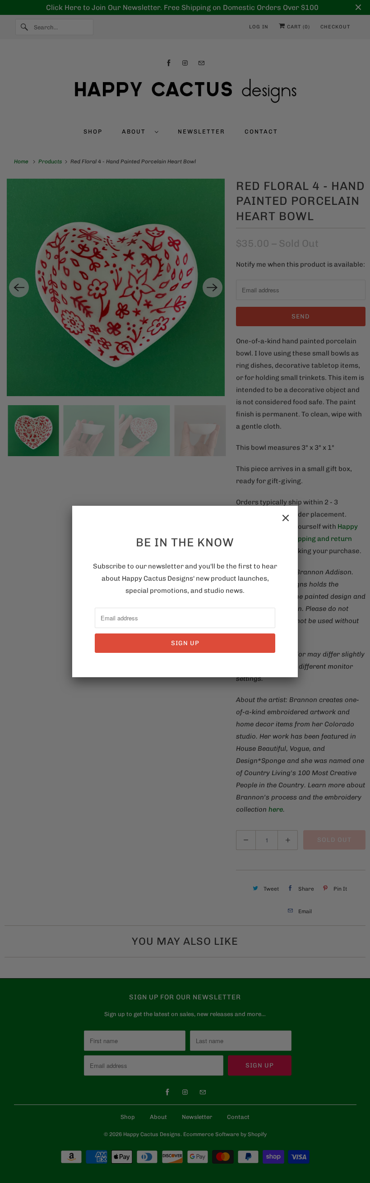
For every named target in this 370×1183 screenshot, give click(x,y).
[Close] (286, 518)
